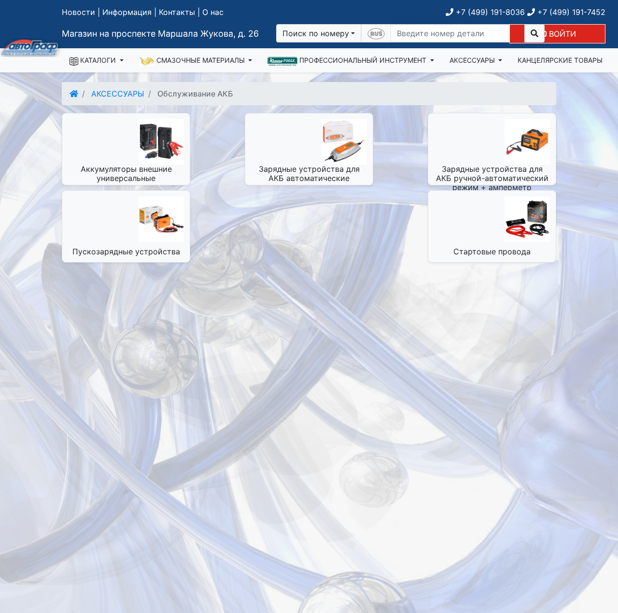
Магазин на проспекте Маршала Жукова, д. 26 (160, 33)
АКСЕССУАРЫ (473, 60)
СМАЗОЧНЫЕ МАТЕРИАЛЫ (200, 60)
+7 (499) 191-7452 (570, 12)
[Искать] (534, 33)
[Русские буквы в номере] (376, 33)
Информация (127, 12)
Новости (78, 12)
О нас (213, 12)
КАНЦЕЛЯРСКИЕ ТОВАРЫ (560, 60)
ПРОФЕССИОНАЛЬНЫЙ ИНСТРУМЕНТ (362, 60)
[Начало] (74, 93)
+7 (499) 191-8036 (489, 12)
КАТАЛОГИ (98, 60)
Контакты (177, 12)
